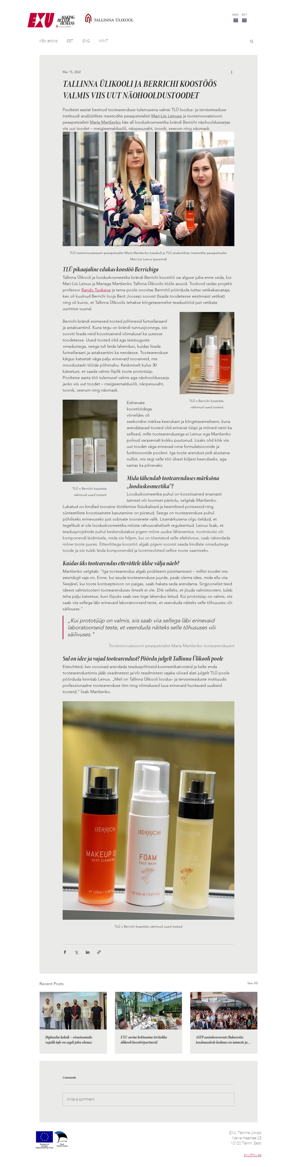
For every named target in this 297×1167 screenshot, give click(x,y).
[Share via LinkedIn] (87, 952)
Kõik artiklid (48, 41)
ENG (86, 41)
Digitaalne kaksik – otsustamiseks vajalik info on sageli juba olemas (68, 1040)
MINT (103, 41)
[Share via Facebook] (65, 952)
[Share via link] (99, 952)
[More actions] (231, 72)
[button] (235, 20)
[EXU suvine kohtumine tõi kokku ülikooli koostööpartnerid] (148, 1010)
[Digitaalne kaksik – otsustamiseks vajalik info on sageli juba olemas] (73, 1010)
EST (70, 41)
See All (252, 983)
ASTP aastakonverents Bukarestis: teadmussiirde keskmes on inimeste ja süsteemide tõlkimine (222, 1040)
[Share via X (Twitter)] (76, 952)
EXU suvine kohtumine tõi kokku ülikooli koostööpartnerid (144, 1040)
